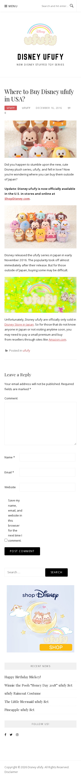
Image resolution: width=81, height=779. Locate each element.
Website (10, 487)
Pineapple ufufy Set (19, 709)
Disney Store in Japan (19, 324)
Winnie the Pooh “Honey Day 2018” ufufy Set (38, 685)
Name (9, 457)
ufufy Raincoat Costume (22, 693)
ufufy (11, 107)
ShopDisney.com (17, 199)
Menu (13, 6)
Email (9, 472)
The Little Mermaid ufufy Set (26, 701)
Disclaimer (11, 772)
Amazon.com (57, 339)
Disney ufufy (40, 56)
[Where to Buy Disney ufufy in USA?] (40, 139)
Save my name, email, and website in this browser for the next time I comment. (15, 520)
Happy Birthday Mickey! (22, 677)
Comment (11, 398)
